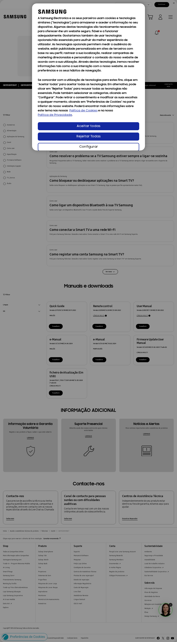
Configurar (88, 147)
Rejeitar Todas (89, 136)
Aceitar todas (88, 126)
